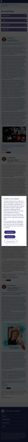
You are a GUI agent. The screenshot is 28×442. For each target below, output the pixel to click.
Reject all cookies (10, 236)
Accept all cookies (10, 232)
